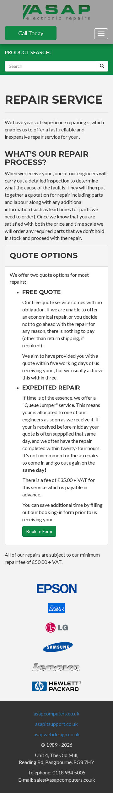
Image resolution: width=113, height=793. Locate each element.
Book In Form (39, 531)
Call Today (30, 33)
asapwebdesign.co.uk (57, 734)
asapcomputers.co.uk (56, 713)
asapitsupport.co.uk (56, 724)
